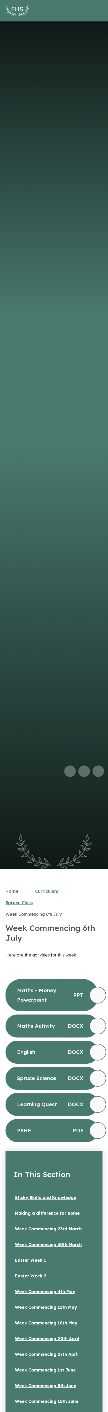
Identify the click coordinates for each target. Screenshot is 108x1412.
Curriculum (46, 891)
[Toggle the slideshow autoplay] (98, 771)
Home (12, 891)
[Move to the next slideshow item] (84, 771)
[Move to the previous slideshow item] (70, 771)
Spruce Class (19, 902)
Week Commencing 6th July (34, 914)
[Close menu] (95, 10)
